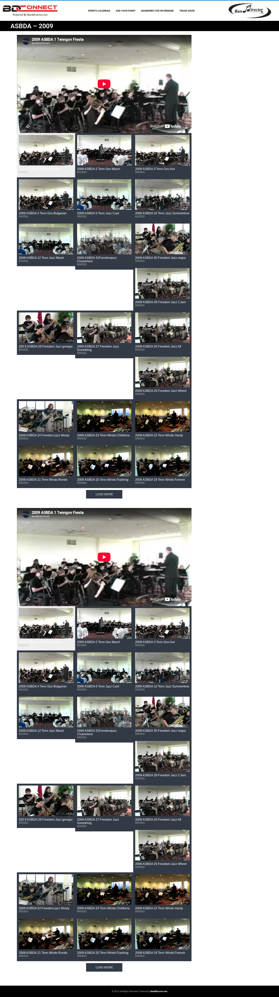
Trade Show (187, 10)
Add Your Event (126, 10)
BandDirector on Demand (157, 10)
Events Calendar (99, 10)
